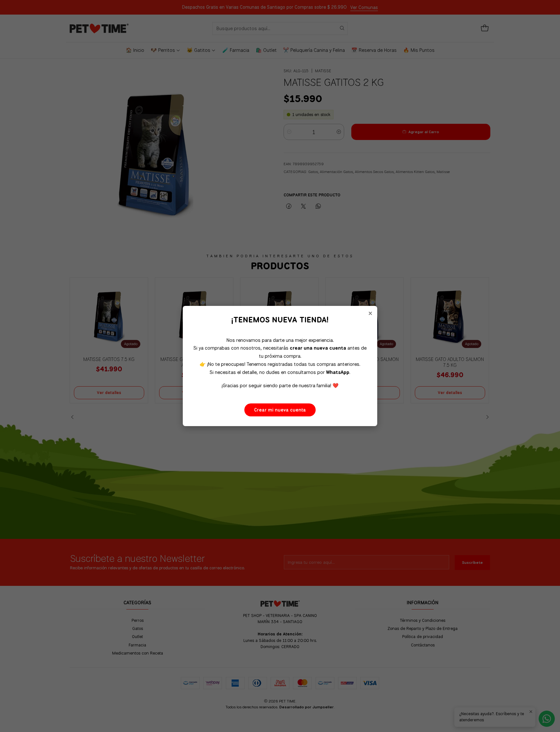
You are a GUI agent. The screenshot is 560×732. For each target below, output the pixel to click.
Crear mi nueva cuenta (280, 410)
